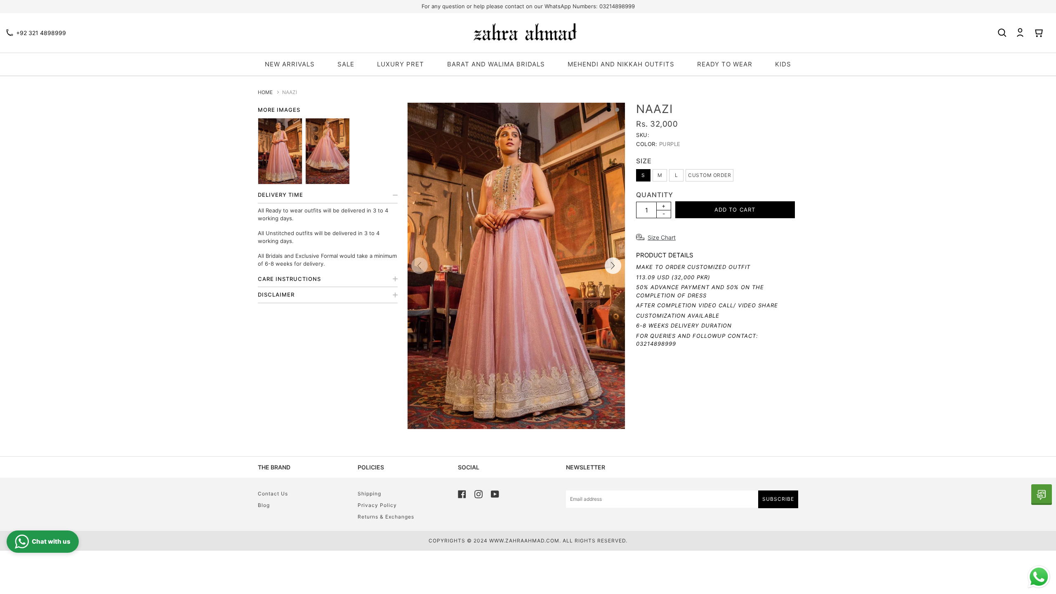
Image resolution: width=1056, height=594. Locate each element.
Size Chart (662, 237)
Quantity (654, 195)
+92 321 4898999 (41, 32)
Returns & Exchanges (386, 517)
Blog (264, 505)
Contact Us (273, 493)
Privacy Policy (377, 505)
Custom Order (709, 175)
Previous (419, 265)
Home (265, 92)
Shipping (369, 493)
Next (613, 265)
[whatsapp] (1041, 494)
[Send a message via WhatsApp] (1039, 577)
